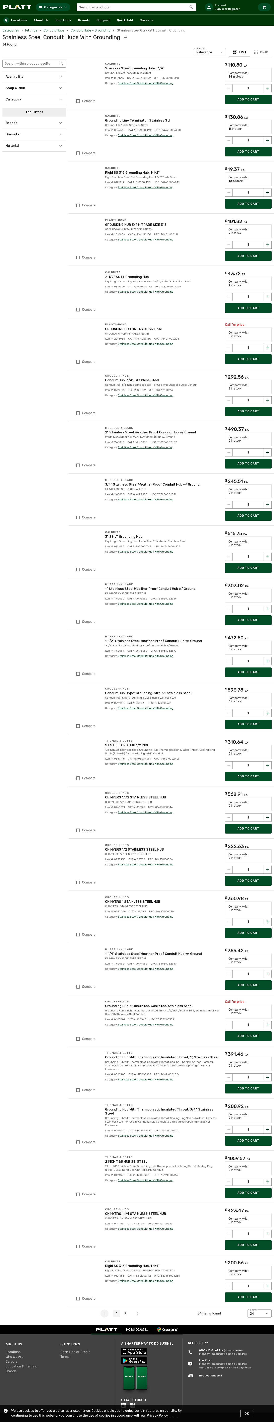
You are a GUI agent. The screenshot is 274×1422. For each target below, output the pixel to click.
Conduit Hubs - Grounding (91, 30)
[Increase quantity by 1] (267, 88)
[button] (53, 7)
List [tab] (243, 52)
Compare (88, 101)
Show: (253, 1309)
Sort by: (200, 48)
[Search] (191, 7)
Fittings (31, 30)
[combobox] (136, 7)
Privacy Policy (157, 1415)
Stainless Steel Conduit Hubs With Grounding (145, 83)
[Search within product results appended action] (61, 63)
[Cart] (264, 7)
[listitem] (229, 7)
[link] (29, 1352)
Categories (10, 30)
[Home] (18, 7)
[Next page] (138, 1313)
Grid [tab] (264, 52)
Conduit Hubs (54, 30)
